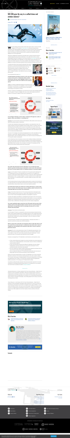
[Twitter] (2, 3)
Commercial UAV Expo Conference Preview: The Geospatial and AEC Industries (17, 319)
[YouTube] (5, 3)
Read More (48, 41)
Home (9, 8)
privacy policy (22, 309)
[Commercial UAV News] (29, 424)
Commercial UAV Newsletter (51, 88)
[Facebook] (1, 3)
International (24, 19)
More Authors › (54, 75)
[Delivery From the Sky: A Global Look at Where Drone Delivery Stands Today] (54, 25)
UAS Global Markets (31, 408)
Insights (22, 8)
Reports (45, 8)
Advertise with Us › (25, 268)
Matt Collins (58, 68)
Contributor (58, 71)
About (59, 8)
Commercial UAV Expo (65, 3)
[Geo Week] (47, 424)
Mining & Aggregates (31, 415)
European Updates (49, 89)
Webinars (37, 8)
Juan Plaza (50, 68)
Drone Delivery (12, 411)
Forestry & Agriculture (32, 411)
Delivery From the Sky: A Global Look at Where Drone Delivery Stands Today (54, 38)
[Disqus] (25, 367)
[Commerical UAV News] (12, 389)
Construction (12, 408)
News (15, 8)
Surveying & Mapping (49, 413)
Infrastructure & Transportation (33, 413)
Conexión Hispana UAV (50, 90)
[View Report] (50, 113)
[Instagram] (14, 396)
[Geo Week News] (30, 429)
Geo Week (48, 101)
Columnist (49, 73)
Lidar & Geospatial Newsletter (51, 93)
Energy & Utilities (13, 413)
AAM (20, 19)
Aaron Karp (58, 70)
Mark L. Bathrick (50, 72)
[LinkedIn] (11, 396)
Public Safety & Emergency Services (52, 408)
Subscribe (11, 311)
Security (47, 411)
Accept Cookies (53, 436)
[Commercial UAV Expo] (59, 390)
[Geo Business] (36, 424)
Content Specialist (51, 71)
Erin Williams (50, 70)
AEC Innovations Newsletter (51, 92)
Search (58, 3)
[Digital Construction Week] (43, 429)
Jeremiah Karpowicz (14, 19)
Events (52, 8)
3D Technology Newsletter (50, 94)
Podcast (30, 8)
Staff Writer (50, 69)
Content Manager (59, 69)
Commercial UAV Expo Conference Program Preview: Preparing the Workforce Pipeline (34, 319)
